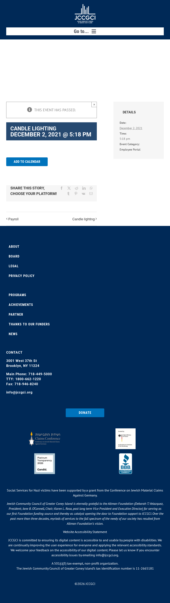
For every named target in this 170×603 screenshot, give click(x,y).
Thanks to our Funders (29, 324)
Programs (17, 295)
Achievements (21, 305)
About (14, 247)
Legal (14, 266)
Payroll (13, 219)
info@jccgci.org (19, 392)
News (13, 334)
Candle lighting (83, 219)
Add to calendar (27, 161)
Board (14, 256)
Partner (16, 314)
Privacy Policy (22, 276)
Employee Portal (130, 149)
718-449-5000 (40, 374)
